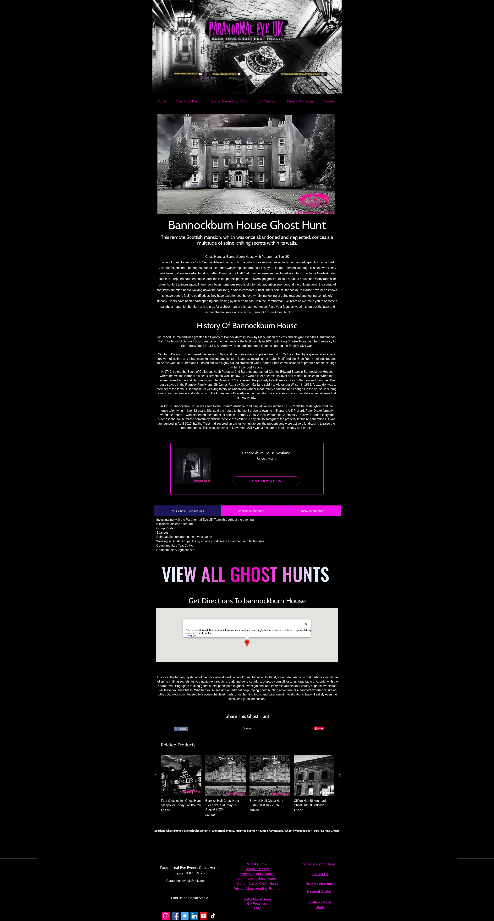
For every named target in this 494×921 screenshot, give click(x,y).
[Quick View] (181, 775)
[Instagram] (166, 916)
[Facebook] (175, 916)
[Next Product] (340, 775)
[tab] (187, 510)
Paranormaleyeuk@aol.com (185, 880)
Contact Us (320, 874)
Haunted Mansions (319, 884)
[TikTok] (213, 916)
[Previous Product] (155, 775)
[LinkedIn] (194, 916)
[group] (247, 786)
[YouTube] (203, 916)
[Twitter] (185, 916)
